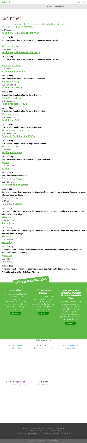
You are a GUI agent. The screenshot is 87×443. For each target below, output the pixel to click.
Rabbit (5, 168)
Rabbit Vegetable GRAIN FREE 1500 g (21, 33)
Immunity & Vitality (12, 204)
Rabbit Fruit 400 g (11, 120)
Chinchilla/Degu (48, 24)
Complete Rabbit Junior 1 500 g (18, 136)
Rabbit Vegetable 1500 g (15, 71)
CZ (76, 3)
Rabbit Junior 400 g (12, 152)
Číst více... (15, 313)
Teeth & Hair (8, 223)
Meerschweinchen (35, 24)
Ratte (57, 24)
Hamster (63, 24)
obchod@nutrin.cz (36, 431)
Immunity (7, 261)
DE (83, 3)
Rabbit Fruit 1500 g (12, 87)
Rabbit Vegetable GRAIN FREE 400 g (21, 52)
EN (79, 3)
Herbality (7, 242)
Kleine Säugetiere (11, 24)
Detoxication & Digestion (15, 184)
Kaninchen (23, 24)
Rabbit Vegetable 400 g (14, 103)
